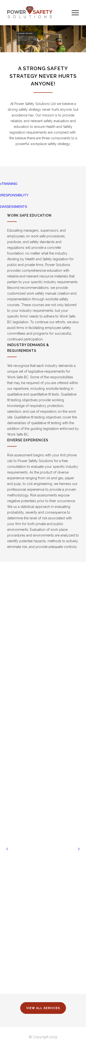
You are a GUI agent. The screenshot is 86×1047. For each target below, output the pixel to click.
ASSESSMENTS (14, 206)
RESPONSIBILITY (14, 195)
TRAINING (9, 184)
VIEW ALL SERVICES (43, 1008)
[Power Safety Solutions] (39, 12)
